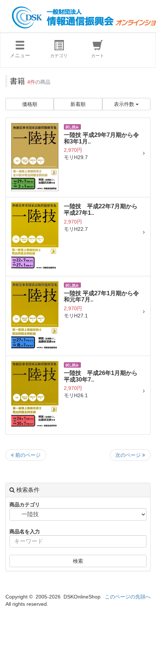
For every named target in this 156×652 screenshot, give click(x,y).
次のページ (128, 455)
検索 (78, 561)
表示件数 (125, 104)
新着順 (78, 104)
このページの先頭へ (128, 597)
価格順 (29, 104)
